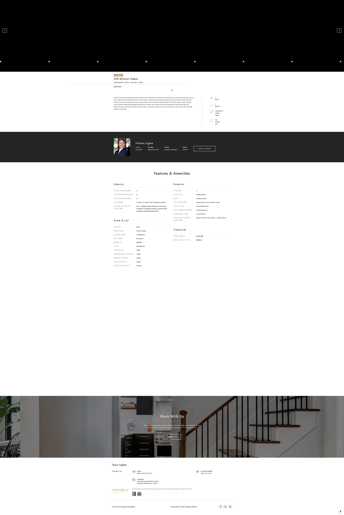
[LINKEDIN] (225, 506)
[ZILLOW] (230, 506)
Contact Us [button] (172, 437)
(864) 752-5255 (153, 149)
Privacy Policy (191, 507)
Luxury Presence (128, 507)
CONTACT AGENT (204, 148)
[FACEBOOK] (220, 506)
